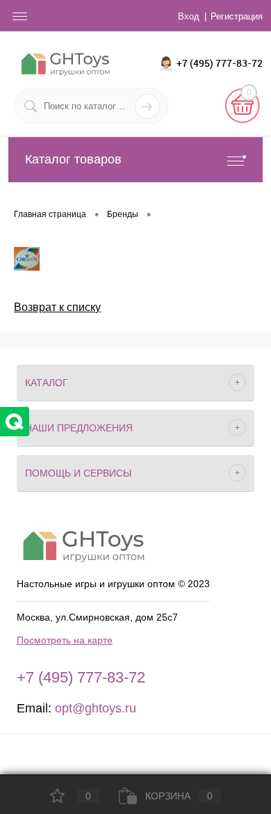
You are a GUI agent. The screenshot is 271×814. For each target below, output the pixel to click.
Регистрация (237, 16)
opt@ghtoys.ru (95, 708)
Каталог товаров (73, 159)
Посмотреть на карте (65, 640)
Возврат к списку (57, 307)
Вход (188, 16)
